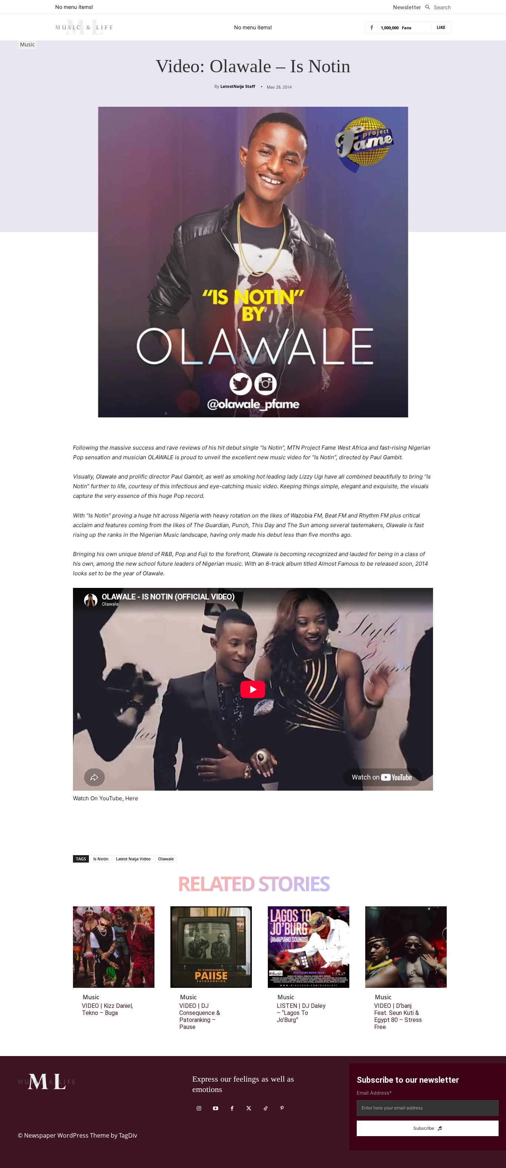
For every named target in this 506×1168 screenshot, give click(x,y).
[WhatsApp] (131, 835)
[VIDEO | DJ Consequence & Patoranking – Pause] (211, 947)
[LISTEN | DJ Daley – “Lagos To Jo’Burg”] (308, 947)
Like (441, 27)
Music (27, 44)
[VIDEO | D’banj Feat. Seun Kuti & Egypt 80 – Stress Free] (406, 947)
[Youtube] (215, 1108)
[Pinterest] (114, 835)
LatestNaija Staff (237, 86)
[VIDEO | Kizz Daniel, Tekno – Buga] (113, 947)
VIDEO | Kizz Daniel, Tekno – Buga (107, 1009)
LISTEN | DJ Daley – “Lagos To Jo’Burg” (301, 1012)
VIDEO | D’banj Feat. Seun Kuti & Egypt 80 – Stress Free (398, 1016)
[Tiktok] (265, 1108)
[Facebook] (80, 835)
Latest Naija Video (133, 858)
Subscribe (423, 1128)
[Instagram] (198, 1108)
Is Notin (101, 858)
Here (131, 798)
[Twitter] (97, 835)
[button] (436, 7)
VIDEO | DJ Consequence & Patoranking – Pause (199, 1016)
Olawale (166, 858)
